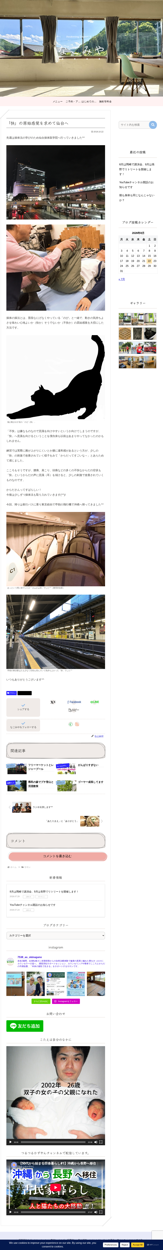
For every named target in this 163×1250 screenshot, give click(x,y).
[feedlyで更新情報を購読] (70, 724)
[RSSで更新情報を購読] (77, 724)
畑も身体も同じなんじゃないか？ (136, 198)
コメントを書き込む (57, 856)
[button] (74, 710)
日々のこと (26, 693)
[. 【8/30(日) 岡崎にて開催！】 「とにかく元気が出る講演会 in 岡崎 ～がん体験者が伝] (76, 984)
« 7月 (122, 279)
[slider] (53, 1142)
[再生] (10, 1142)
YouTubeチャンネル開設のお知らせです (33, 905)
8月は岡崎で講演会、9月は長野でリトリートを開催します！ (44, 891)
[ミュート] (95, 1142)
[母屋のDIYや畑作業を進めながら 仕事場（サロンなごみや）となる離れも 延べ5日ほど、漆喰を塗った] (96, 984)
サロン (13, 693)
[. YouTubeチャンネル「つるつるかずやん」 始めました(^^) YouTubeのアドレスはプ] (56, 984)
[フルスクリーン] (101, 1142)
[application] (55, 1095)
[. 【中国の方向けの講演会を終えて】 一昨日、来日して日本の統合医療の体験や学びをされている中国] (15, 984)
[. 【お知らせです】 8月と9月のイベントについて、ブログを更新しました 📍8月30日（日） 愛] (36, 984)
